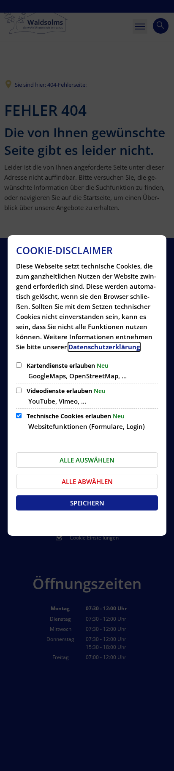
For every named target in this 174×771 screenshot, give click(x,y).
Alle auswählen (87, 460)
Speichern (87, 503)
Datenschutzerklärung (104, 347)
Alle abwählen (87, 481)
